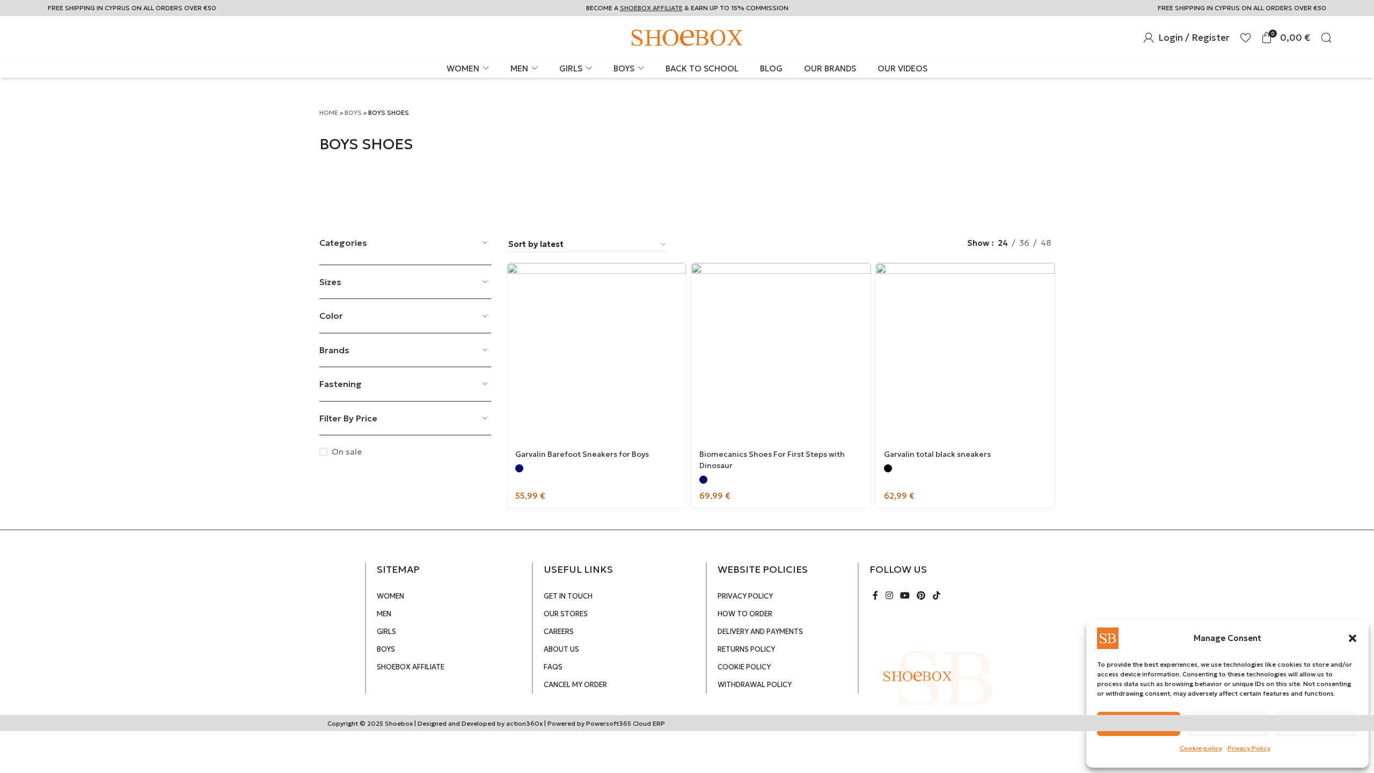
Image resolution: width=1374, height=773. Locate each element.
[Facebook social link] (875, 595)
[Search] (1326, 37)
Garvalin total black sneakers (937, 454)
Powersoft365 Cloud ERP (625, 723)
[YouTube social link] (904, 595)
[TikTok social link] (936, 595)
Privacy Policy (1248, 748)
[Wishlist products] (1245, 37)
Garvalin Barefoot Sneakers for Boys (582, 454)
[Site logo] (687, 37)
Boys (353, 112)
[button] (1352, 638)
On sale (347, 452)
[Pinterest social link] (921, 595)
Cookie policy (1201, 748)
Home (328, 112)
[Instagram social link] (889, 595)
